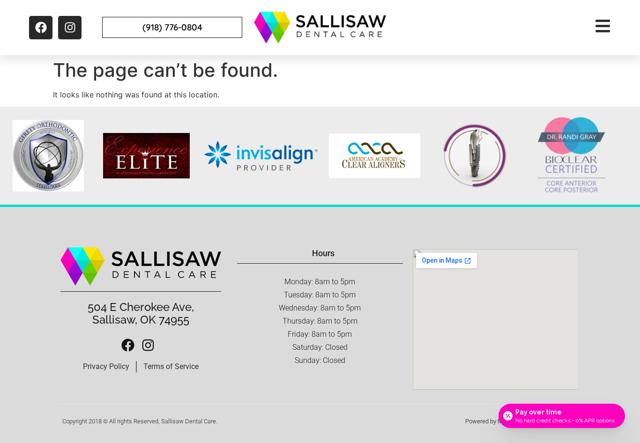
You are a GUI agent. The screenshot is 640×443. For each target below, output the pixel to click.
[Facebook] (40, 27)
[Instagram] (70, 27)
